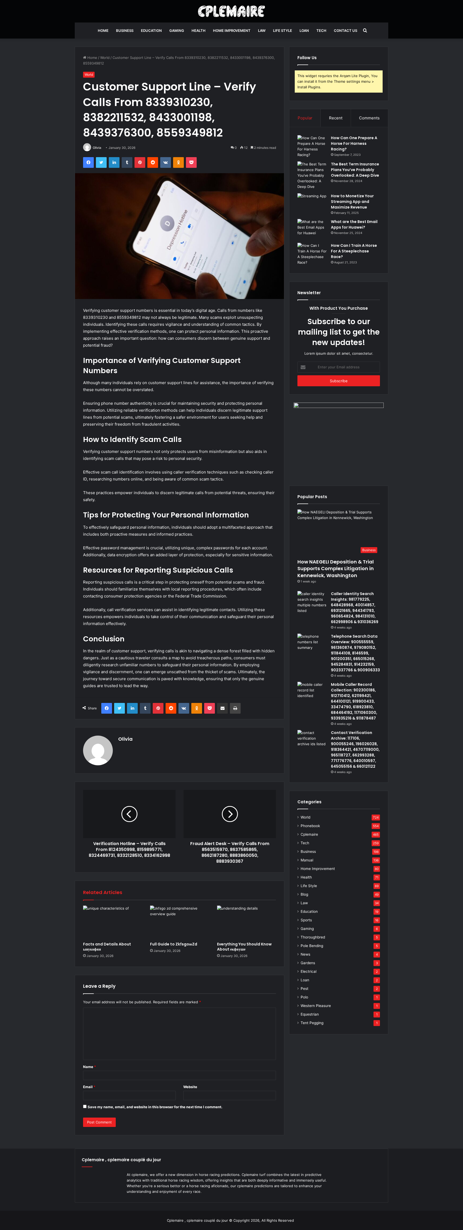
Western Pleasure (316, 1006)
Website (190, 1087)
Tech (321, 30)
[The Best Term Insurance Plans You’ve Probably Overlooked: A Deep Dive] (312, 175)
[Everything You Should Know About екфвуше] (246, 922)
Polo (304, 997)
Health (199, 30)
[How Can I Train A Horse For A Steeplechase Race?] (312, 254)
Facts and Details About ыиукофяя (107, 946)
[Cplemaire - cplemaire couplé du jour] (231, 11)
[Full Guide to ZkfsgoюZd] (179, 922)
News (305, 954)
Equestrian (310, 1014)
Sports (306, 920)
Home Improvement (232, 30)
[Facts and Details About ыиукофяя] (112, 922)
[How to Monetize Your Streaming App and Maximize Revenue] (312, 203)
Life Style (282, 30)
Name (89, 1067)
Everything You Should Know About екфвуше (244, 946)
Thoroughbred (313, 937)
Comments (369, 117)
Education (151, 30)
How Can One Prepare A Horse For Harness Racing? (354, 143)
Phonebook (310, 826)
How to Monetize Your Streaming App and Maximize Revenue (352, 201)
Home (103, 30)
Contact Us (345, 30)
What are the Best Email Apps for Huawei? (354, 224)
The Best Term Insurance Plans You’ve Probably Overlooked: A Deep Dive (355, 169)
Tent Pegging (312, 1023)
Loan (304, 30)
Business (124, 30)
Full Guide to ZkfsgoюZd (173, 944)
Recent (335, 117)
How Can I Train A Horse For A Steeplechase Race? (354, 251)
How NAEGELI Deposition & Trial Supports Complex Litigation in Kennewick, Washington (335, 568)
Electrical (308, 971)
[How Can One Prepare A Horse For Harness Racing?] (312, 146)
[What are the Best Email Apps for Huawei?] (312, 229)
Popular (305, 117)
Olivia (97, 148)
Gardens (308, 963)
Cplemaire (309, 834)
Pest (304, 988)
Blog (304, 894)
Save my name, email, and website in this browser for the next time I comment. (155, 1107)
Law (262, 30)
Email (89, 1087)
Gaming (176, 30)
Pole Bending (312, 946)
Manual (307, 860)
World (105, 57)
